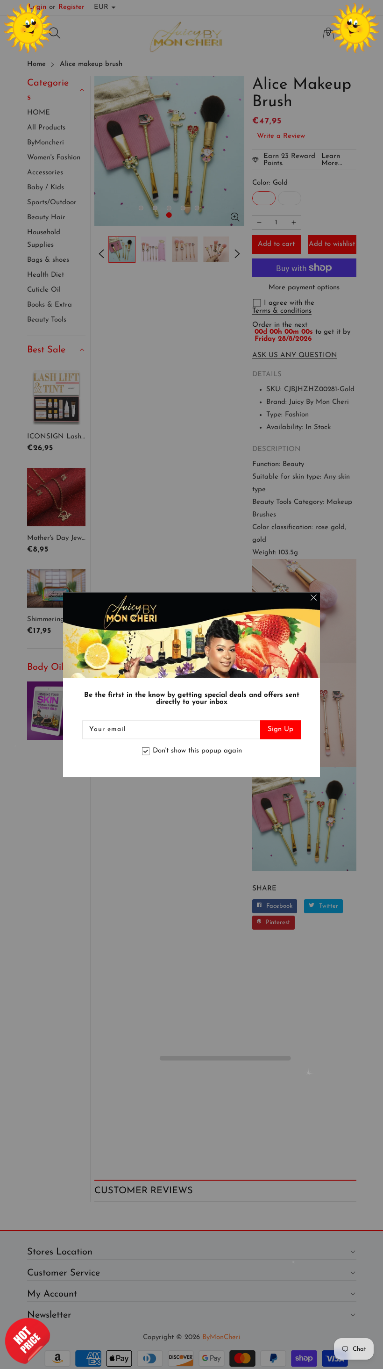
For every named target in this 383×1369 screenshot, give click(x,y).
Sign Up (280, 729)
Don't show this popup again (197, 751)
